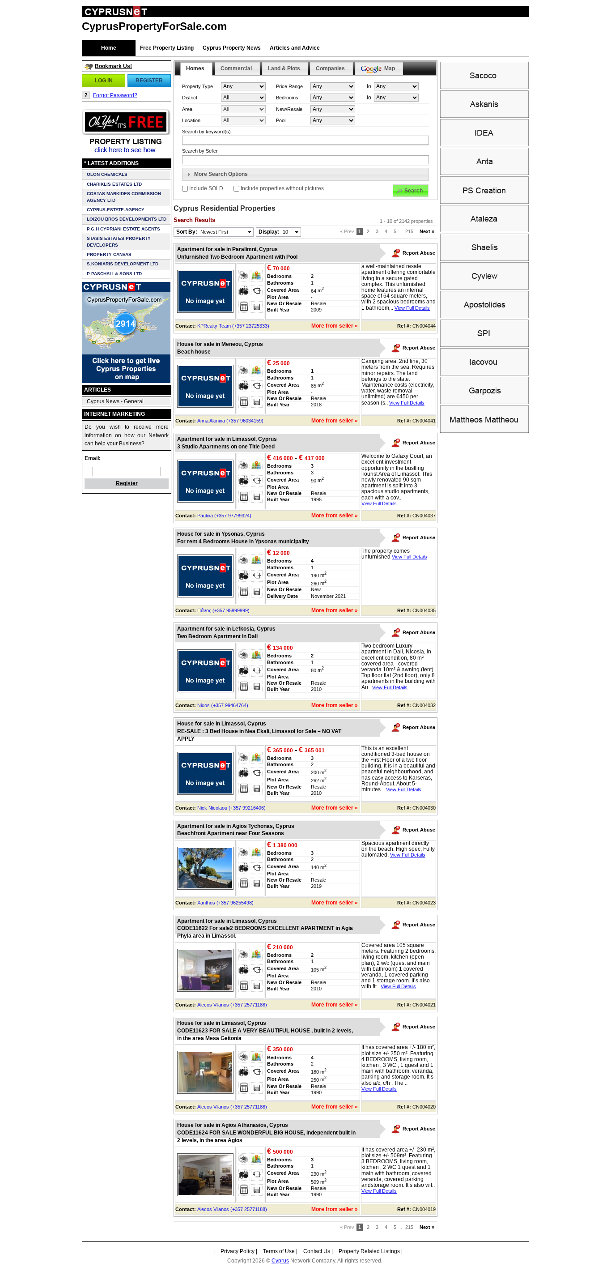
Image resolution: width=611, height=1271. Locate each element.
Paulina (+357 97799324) (224, 515)
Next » (427, 231)
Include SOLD (206, 188)
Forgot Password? (115, 95)
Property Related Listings (369, 1251)
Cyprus (280, 1261)
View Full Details (412, 308)
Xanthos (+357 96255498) (225, 902)
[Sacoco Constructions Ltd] (484, 87)
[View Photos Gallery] (244, 291)
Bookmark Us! (113, 66)
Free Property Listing (167, 48)
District (189, 97)
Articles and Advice (295, 48)
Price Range (289, 86)
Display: (273, 232)
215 (409, 231)
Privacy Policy (238, 1251)
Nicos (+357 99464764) (222, 705)
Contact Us (316, 1251)
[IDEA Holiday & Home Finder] (484, 144)
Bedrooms (287, 97)
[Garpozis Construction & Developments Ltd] (484, 402)
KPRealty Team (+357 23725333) (233, 325)
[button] (103, 80)
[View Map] (257, 275)
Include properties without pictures (281, 188)
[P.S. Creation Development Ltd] (484, 202)
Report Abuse (419, 253)
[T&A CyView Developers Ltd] (484, 288)
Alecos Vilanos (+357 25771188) (232, 1004)
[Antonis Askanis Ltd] (484, 116)
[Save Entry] (257, 307)
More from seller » (334, 326)
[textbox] (305, 159)
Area (187, 109)
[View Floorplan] (257, 291)
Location (191, 120)
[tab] (305, 174)
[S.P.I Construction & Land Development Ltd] (484, 345)
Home (108, 48)
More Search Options (221, 174)
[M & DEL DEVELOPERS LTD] (484, 431)
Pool (280, 120)
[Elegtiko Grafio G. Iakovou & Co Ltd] (484, 374)
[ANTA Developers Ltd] (484, 173)
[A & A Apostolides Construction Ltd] (484, 316)
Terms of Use (279, 1251)
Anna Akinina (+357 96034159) (230, 420)
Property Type (197, 86)
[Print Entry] (244, 275)
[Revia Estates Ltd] (484, 230)
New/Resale (289, 109)
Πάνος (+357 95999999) (223, 610)
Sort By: (202, 232)
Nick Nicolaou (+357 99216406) (231, 807)
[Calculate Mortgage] (244, 307)
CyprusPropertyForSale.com (154, 26)
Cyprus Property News (232, 48)
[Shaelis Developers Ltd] (484, 259)
